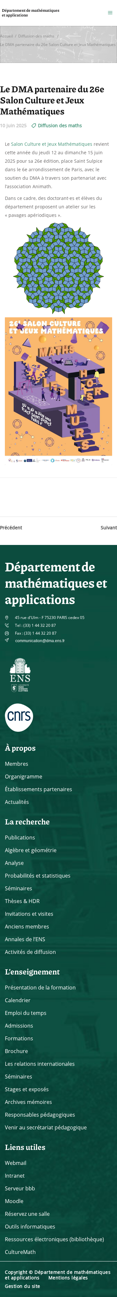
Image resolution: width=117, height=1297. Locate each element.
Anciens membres (27, 926)
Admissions (19, 1025)
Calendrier (18, 1000)
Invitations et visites (29, 913)
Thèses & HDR (22, 901)
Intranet (15, 1175)
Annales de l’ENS (25, 939)
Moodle (14, 1201)
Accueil (6, 35)
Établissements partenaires (38, 789)
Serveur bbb (20, 1188)
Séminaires (18, 888)
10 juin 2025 (13, 125)
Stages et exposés (27, 1089)
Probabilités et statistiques (38, 875)
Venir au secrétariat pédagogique (46, 1127)
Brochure (16, 1051)
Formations (19, 1038)
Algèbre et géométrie (31, 850)
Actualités (17, 802)
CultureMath (20, 1252)
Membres (16, 763)
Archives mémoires (28, 1102)
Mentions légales (68, 1277)
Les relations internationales (40, 1063)
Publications (20, 837)
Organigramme (23, 776)
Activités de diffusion (30, 952)
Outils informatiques (30, 1226)
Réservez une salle (27, 1213)
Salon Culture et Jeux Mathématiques (51, 144)
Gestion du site (22, 1286)
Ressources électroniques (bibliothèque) (54, 1239)
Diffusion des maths (36, 35)
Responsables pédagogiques (40, 1114)
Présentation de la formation (40, 987)
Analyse (14, 863)
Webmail (15, 1163)
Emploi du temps (25, 1013)
